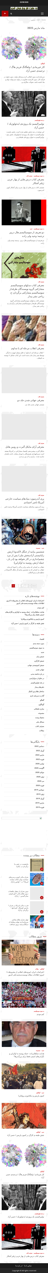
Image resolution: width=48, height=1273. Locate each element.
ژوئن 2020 (40, 777)
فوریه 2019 (40, 807)
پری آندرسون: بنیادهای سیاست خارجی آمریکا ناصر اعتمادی (24, 479)
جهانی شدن (40, 670)
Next (34, 586)
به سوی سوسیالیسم (38, 175)
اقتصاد (42, 639)
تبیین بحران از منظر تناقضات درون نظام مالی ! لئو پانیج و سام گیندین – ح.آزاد (37, 879)
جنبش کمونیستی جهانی (36, 665)
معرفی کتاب (29, 175)
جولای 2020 (39, 772)
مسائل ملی (40, 722)
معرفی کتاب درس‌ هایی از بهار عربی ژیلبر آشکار (24, 159)
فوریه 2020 (40, 785)
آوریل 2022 (40, 751)
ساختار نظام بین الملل (36, 691)
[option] (24, 866)
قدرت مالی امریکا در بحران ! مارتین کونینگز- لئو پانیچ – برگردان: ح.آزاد (37, 893)
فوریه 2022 (40, 759)
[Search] (11, 14)
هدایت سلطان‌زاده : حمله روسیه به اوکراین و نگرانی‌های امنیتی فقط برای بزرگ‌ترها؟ (24, 1034)
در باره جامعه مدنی (37, 674)
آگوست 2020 (39, 768)
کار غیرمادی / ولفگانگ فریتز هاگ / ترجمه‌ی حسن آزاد (24, 48)
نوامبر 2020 (39, 764)
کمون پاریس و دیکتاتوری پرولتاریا (32, 619)
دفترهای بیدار (39, 687)
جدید (31, 228)
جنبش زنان (40, 657)
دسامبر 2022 (39, 746)
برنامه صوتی (5, 14)
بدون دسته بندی (38, 644)
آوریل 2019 (40, 799)
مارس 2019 (39, 803)
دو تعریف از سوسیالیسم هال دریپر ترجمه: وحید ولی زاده (24, 212)
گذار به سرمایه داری (37, 696)
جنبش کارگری (39, 661)
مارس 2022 (39, 755)
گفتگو (42, 700)
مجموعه (38, 548)
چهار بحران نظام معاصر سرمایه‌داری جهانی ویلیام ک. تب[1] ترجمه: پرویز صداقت (37, 907)
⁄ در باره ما (19, 1266)
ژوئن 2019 (40, 794)
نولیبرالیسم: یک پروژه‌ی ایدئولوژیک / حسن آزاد (24, 104)
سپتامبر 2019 (39, 790)
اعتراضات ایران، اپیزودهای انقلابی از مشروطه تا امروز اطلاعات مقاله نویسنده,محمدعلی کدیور (37, 921)
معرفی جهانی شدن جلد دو (24, 380)
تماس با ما (28, 1266)
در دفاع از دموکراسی (36, 678)
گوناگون (43, 63)
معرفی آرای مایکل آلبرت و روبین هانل (24, 427)
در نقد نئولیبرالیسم (39, 120)
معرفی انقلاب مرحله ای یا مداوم (24, 328)
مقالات (41, 731)
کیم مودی (40, 608)
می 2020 (40, 781)
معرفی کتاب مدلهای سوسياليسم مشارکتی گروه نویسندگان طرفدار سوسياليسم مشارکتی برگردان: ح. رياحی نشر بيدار (24, 265)
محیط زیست (39, 718)
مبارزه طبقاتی (39, 709)
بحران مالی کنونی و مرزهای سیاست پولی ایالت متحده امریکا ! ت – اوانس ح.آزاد (37, 865)
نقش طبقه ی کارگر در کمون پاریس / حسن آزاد (27, 623)
